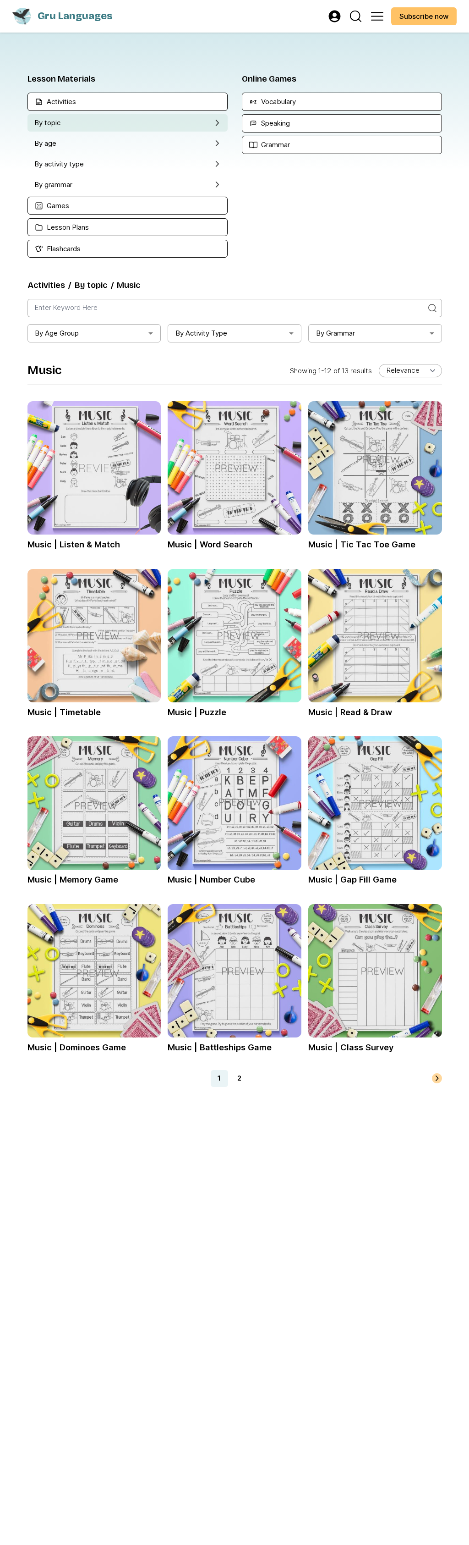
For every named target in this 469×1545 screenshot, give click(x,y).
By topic (47, 122)
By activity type (59, 164)
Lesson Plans (68, 227)
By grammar (53, 184)
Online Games (269, 79)
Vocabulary (278, 101)
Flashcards (64, 248)
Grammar (275, 144)
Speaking (275, 123)
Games (58, 205)
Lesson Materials (61, 79)
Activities (61, 101)
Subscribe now (423, 16)
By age (45, 143)
